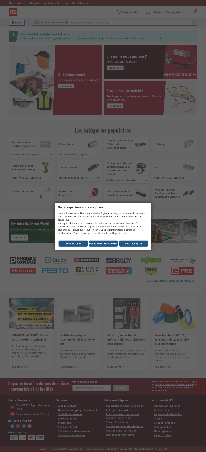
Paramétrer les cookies (103, 243)
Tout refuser (73, 243)
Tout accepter (133, 243)
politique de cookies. (120, 233)
